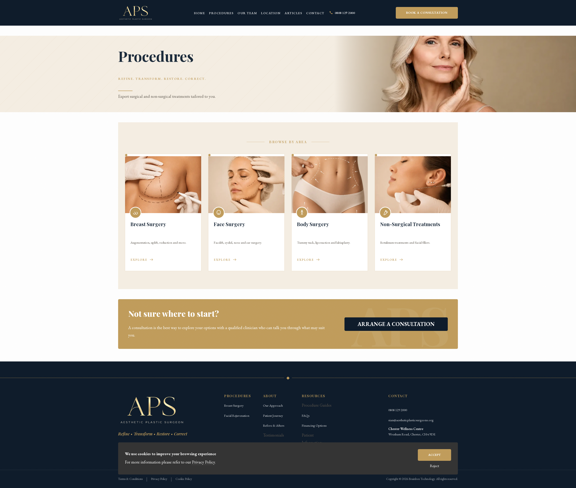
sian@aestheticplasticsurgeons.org (411, 420)
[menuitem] (199, 12)
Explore (138, 260)
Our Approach (273, 405)
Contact (315, 13)
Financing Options (314, 425)
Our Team (247, 13)
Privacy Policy (159, 479)
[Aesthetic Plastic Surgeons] (135, 13)
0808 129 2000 (397, 410)
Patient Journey (273, 415)
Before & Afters (273, 425)
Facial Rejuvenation (236, 415)
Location (271, 13)
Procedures (221, 13)
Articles (293, 13)
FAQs (306, 415)
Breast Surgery (234, 405)
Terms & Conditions (130, 479)
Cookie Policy (184, 479)
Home (199, 13)
